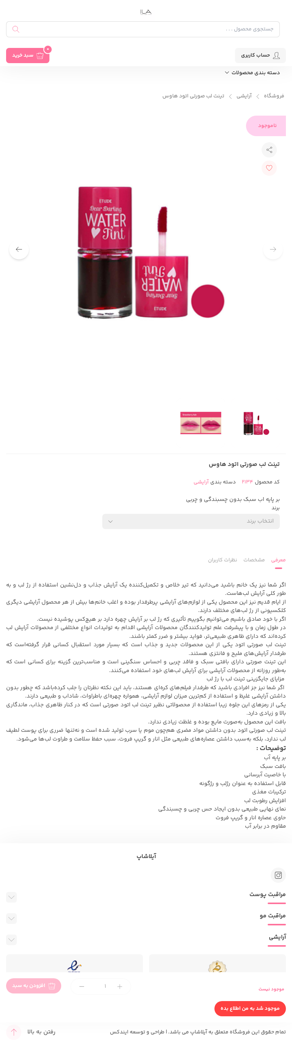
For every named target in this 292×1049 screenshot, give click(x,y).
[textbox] (260, 521)
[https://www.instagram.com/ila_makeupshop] (278, 875)
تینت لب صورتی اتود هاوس (193, 96)
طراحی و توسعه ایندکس (137, 1032)
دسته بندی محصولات (255, 73)
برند (275, 508)
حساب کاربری (255, 55)
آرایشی (244, 96)
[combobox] (191, 521)
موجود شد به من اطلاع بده (250, 1008)
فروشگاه (274, 96)
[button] (19, 249)
